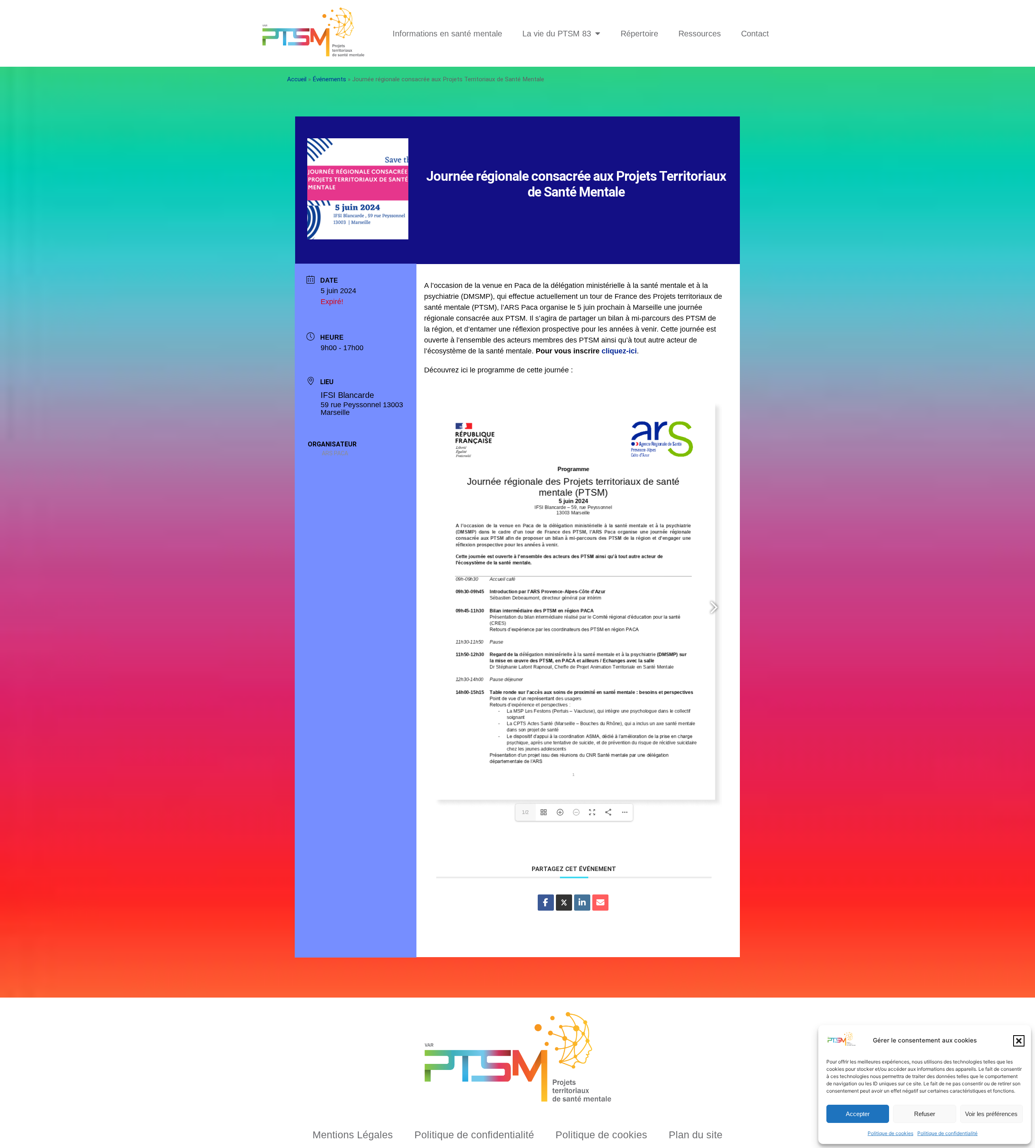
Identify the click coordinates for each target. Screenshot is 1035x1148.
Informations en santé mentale (447, 33)
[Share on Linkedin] (582, 902)
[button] (1019, 1041)
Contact (755, 33)
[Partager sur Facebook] (546, 902)
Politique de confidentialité (947, 1133)
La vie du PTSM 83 (556, 33)
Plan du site (695, 1134)
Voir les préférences (991, 1113)
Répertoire (639, 33)
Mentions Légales (353, 1134)
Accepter (858, 1113)
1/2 (525, 812)
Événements (329, 79)
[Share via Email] (600, 902)
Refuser (924, 1113)
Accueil (296, 79)
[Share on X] (564, 902)
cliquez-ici (619, 351)
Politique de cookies (890, 1133)
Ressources (699, 33)
